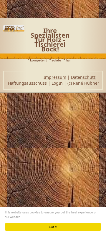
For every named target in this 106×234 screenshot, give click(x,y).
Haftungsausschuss (27, 83)
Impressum (55, 77)
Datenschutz (83, 77)
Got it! (53, 227)
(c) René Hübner (83, 83)
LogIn (57, 83)
